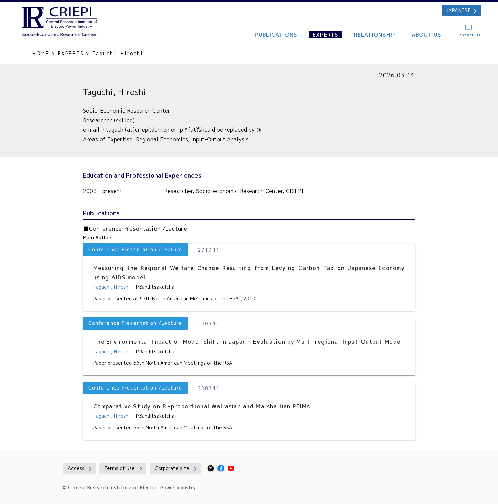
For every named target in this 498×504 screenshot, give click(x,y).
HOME (40, 53)
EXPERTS (325, 34)
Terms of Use (119, 468)
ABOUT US (427, 34)
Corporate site (172, 468)
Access (76, 468)
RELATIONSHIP (375, 34)
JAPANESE (458, 10)
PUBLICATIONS (276, 34)
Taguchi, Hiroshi (111, 287)
